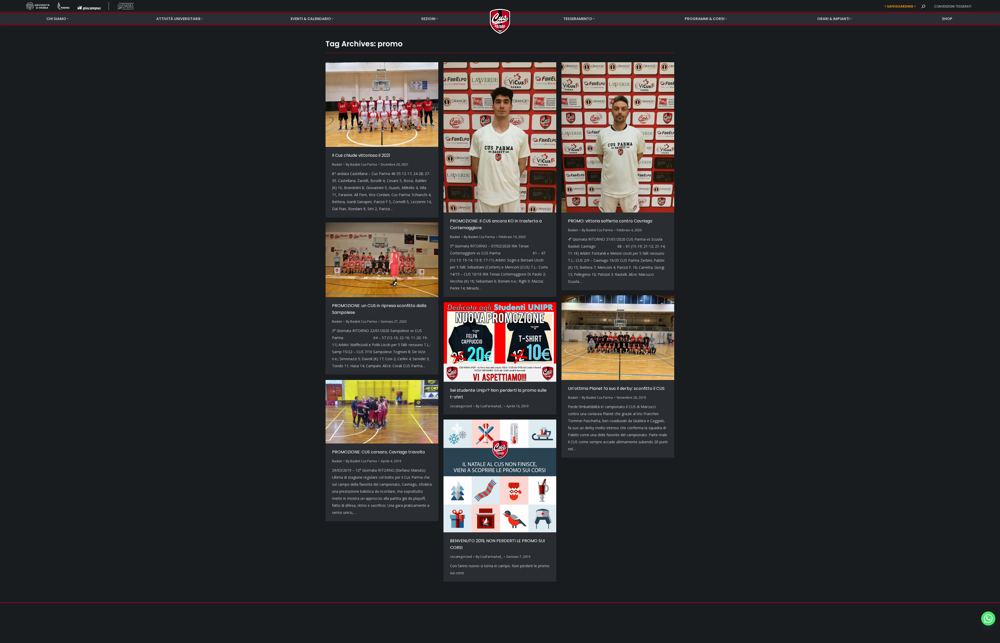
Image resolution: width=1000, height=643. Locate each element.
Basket (337, 164)
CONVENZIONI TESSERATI (952, 6)
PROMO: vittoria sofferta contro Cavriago (610, 221)
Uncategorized (461, 406)
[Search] (923, 6)
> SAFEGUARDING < (900, 6)
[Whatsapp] (988, 618)
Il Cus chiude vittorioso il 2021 (361, 155)
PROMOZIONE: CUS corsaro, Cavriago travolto (378, 452)
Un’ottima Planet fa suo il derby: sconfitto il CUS (616, 388)
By (361, 164)
